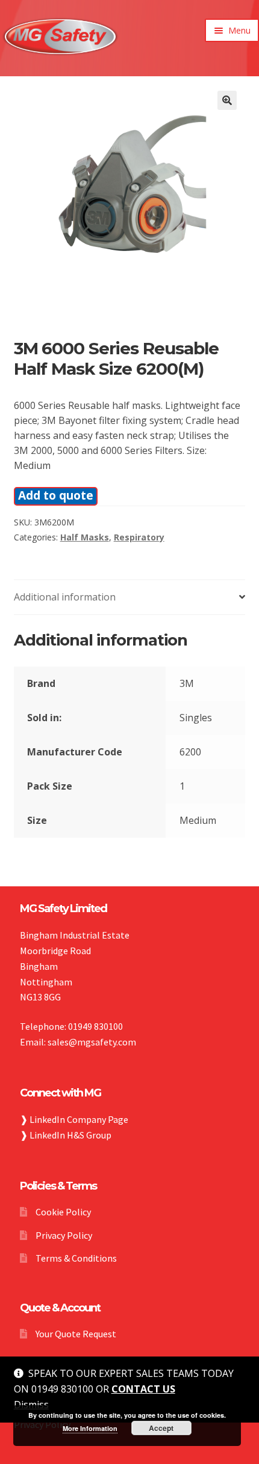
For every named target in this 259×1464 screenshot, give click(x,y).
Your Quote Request (76, 1334)
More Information (90, 1428)
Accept (161, 1428)
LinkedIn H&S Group (70, 1135)
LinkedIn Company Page (79, 1119)
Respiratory (139, 537)
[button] (227, 100)
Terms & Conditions (76, 1258)
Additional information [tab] (65, 596)
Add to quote (55, 495)
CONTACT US (143, 1389)
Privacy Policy (64, 1235)
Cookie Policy (63, 1212)
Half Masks (84, 537)
